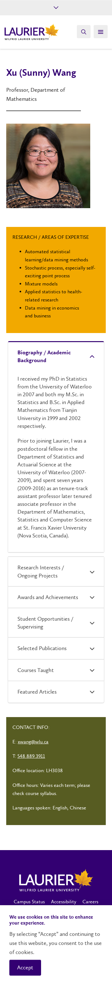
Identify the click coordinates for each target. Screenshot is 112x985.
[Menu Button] (101, 31)
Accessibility (63, 902)
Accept (25, 967)
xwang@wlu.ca (33, 742)
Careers (90, 902)
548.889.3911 (31, 756)
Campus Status (29, 902)
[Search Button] (84, 31)
